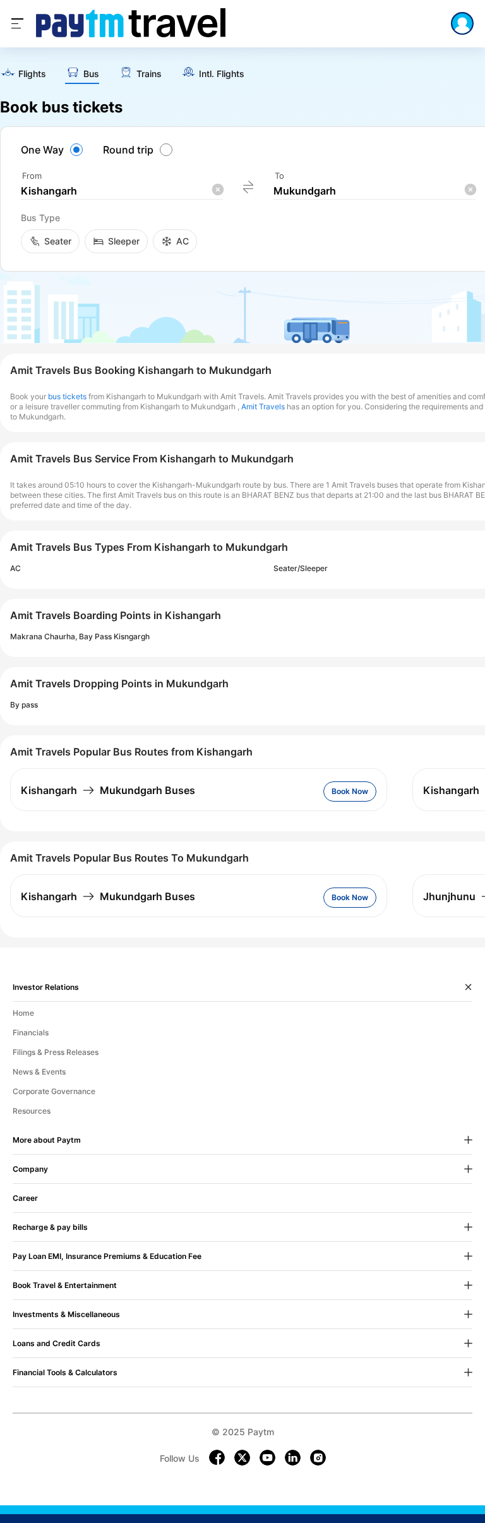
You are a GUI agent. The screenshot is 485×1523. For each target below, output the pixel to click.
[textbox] (122, 191)
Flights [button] (32, 74)
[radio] (54, 149)
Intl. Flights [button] (221, 74)
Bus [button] (91, 74)
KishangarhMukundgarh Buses (108, 790)
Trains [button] (149, 74)
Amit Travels (263, 406)
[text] (23, 74)
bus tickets (67, 396)
